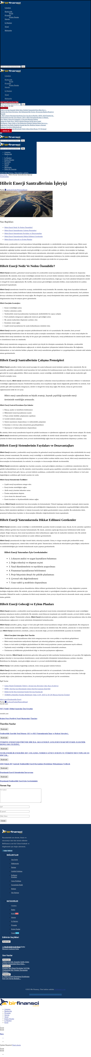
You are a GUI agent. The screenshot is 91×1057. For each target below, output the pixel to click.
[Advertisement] (45, 48)
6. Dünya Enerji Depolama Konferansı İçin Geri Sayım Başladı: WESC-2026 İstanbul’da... (27, 115)
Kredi (11, 13)
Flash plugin (16, 1045)
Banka (13, 910)
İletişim (13, 867)
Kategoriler (12, 901)
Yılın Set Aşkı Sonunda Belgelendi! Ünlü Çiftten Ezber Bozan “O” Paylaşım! (23, 129)
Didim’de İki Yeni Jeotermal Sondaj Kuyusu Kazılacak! (23, 692)
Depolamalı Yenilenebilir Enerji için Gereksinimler (19, 781)
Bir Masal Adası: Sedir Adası (11, 947)
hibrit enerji (4, 699)
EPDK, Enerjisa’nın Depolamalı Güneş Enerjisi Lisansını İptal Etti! (27, 689)
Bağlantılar (12, 855)
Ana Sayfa (3, 175)
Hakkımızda (15, 863)
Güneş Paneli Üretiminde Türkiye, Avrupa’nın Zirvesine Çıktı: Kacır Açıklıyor (31, 686)
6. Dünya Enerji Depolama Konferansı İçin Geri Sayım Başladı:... (15, 977)
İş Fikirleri (8, 23)
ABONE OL (6, 131)
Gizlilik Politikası (16, 871)
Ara (23, 66)
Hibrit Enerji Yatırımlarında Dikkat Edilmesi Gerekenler (23, 236)
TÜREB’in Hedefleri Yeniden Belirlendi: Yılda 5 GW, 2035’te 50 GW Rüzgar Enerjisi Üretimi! (37, 695)
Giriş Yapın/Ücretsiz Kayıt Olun (9, 102)
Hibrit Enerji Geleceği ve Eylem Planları (18, 239)
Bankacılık (8, 11)
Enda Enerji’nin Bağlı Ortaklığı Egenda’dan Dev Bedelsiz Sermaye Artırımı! (23, 125)
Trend (7, 27)
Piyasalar (8, 15)
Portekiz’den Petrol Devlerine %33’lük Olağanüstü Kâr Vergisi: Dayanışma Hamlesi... (16, 970)
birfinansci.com (60, 989)
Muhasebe (8, 30)
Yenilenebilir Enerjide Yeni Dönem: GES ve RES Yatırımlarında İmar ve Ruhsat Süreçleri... (34, 733)
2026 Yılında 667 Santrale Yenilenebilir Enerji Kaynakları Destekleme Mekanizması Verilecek (35, 764)
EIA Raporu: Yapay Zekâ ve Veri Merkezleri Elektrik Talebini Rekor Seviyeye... (24, 123)
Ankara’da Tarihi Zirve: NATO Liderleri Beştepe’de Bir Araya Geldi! (20, 121)
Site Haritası (15, 893)
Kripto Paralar (14, 17)
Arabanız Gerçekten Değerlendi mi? (11, 127)
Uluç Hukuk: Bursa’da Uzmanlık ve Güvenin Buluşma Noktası (19, 119)
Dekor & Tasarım (10, 169)
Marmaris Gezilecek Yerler (10, 949)
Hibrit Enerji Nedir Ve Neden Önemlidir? (18, 227)
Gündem (8, 8)
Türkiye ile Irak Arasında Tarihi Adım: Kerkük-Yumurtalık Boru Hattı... (15, 963)
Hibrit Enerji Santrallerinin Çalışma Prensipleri (20, 230)
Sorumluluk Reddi (17, 885)
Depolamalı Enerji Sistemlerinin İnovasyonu (16, 772)
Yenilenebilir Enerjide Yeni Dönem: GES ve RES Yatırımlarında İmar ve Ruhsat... (24, 117)
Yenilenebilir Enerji (14, 699)
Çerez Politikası (16, 881)
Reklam (13, 889)
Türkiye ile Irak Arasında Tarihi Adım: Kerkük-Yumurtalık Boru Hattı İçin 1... (23, 110)
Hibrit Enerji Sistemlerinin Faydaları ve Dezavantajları (23, 233)
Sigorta (7, 19)
